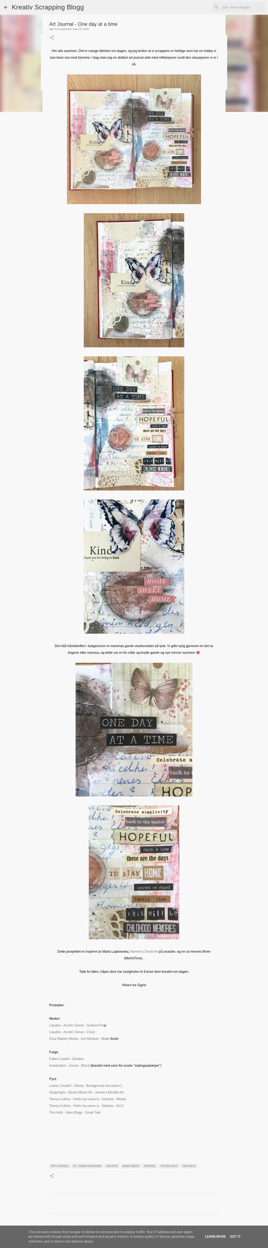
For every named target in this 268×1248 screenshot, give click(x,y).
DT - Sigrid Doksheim (87, 1166)
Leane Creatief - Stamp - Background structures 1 (85, 1085)
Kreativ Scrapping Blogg (48, 7)
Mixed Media (130, 1166)
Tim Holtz (189, 1166)
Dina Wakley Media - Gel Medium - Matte (80, 1038)
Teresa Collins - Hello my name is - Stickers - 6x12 (86, 1106)
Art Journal (59, 1166)
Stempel (150, 1166)
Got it (235, 1237)
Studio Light (169, 1166)
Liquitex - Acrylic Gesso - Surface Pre (76, 1025)
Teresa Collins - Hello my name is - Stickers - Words (87, 1099)
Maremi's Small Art (144, 951)
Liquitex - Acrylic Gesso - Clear (72, 1032)
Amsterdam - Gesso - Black (69, 1065)
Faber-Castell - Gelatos (66, 1059)
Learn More (215, 1237)
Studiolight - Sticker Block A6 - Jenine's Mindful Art (86, 1092)
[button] (51, 38)
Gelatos (112, 1166)
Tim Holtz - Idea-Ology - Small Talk (74, 1112)
